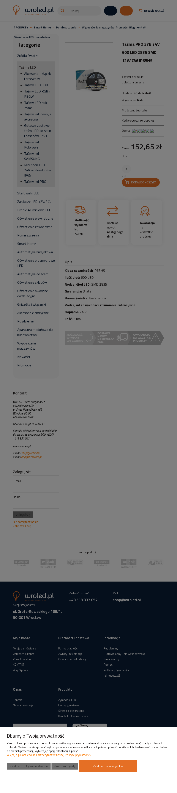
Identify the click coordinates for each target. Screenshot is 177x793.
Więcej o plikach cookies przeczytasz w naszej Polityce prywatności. (49, 755)
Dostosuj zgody (64, 766)
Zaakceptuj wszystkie (108, 766)
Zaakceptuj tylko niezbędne (29, 766)
